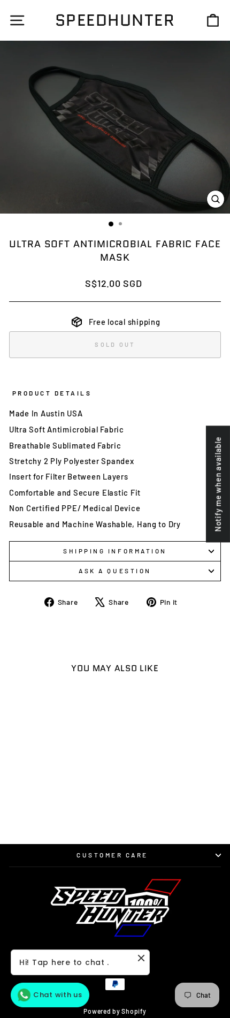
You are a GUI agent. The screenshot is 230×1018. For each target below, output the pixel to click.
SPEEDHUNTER (115, 20)
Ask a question (115, 570)
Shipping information (115, 550)
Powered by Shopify (114, 1011)
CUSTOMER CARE (112, 855)
